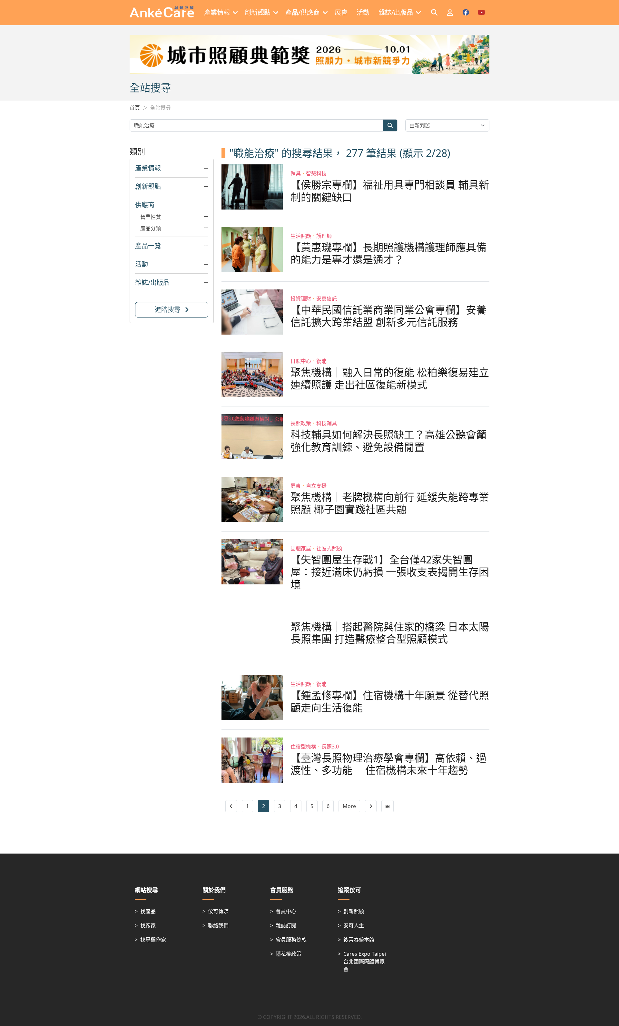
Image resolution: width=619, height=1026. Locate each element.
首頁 (135, 107)
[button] (171, 168)
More (349, 806)
